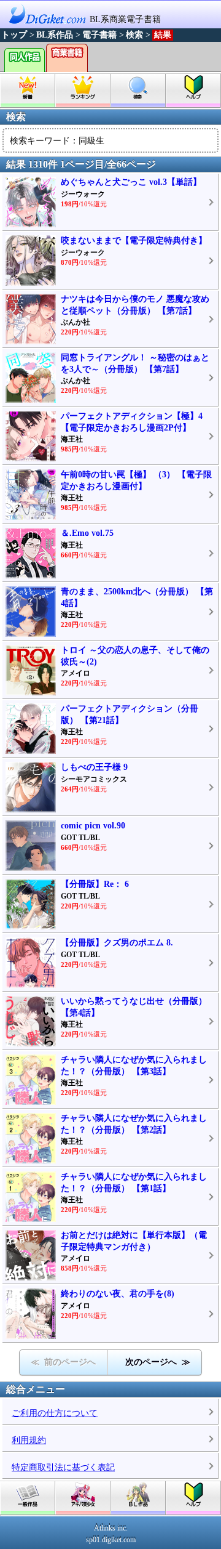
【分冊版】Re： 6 (95, 884)
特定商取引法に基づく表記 (63, 1467)
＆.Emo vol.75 (87, 533)
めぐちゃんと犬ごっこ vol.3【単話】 (131, 182)
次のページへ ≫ (157, 1362)
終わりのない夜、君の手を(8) (117, 1293)
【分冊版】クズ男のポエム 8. (117, 942)
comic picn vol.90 (93, 825)
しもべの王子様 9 (94, 767)
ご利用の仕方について (55, 1413)
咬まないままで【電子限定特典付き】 (134, 240)
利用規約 (29, 1440)
